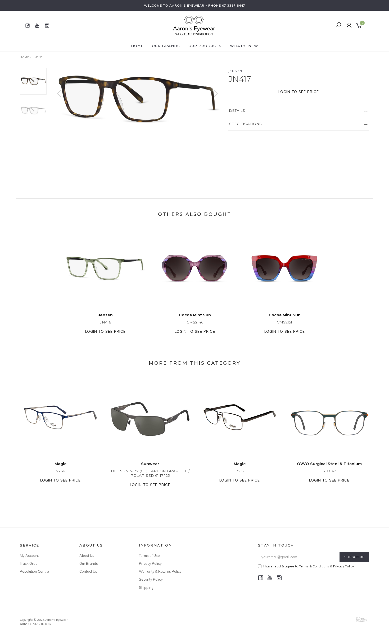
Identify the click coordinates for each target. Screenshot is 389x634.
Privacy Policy (150, 563)
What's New (244, 46)
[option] (137, 99)
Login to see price (298, 91)
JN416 (105, 322)
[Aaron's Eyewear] (194, 25)
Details (237, 110)
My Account (29, 555)
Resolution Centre (34, 571)
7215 (239, 471)
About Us (86, 555)
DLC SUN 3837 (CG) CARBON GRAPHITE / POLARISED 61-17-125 (150, 473)
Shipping (146, 587)
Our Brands (166, 46)
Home (137, 46)
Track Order (29, 563)
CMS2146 (195, 322)
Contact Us (88, 571)
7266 (60, 471)
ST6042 (329, 471)
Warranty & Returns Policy (160, 571)
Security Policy (151, 579)
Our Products (204, 46)
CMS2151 (284, 322)
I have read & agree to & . (309, 566)
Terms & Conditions (314, 566)
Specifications (245, 124)
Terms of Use (149, 555)
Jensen (235, 71)
